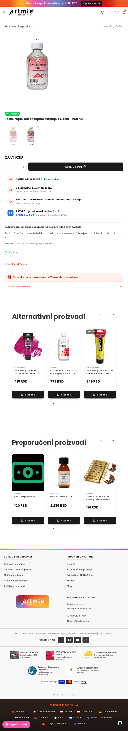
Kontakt (71, 580)
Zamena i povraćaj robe (17, 569)
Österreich (85, 711)
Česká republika (43, 711)
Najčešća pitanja (13, 575)
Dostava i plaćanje (14, 563)
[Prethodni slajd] (15, 346)
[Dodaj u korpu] (28, 395)
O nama (71, 563)
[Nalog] (110, 12)
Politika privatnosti (15, 586)
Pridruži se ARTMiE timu (80, 575)
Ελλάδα (75, 717)
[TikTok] (85, 640)
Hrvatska (22, 717)
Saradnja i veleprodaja (79, 569)
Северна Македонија (55, 724)
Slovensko (19, 711)
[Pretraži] (102, 12)
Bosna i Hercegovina (99, 717)
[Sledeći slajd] (40, 346)
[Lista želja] (117, 12)
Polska (66, 711)
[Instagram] (69, 640)
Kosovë (80, 724)
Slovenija (41, 717)
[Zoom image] (37, 66)
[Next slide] (112, 314)
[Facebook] (61, 640)
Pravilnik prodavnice (16, 580)
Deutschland (107, 711)
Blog (69, 586)
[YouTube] (77, 640)
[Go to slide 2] (38, 39)
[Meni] (4, 12)
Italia (59, 717)
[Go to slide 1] (36, 39)
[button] (53, 403)
